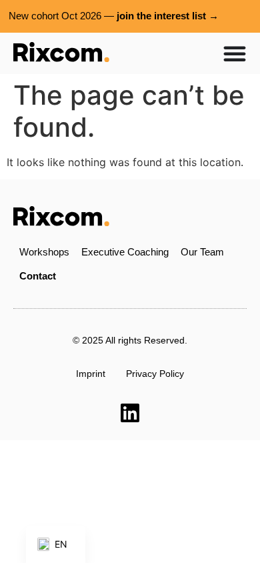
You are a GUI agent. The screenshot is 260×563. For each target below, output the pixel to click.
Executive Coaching (125, 251)
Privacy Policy (155, 373)
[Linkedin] (130, 413)
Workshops (44, 251)
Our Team (202, 251)
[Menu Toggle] (235, 53)
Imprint (90, 373)
